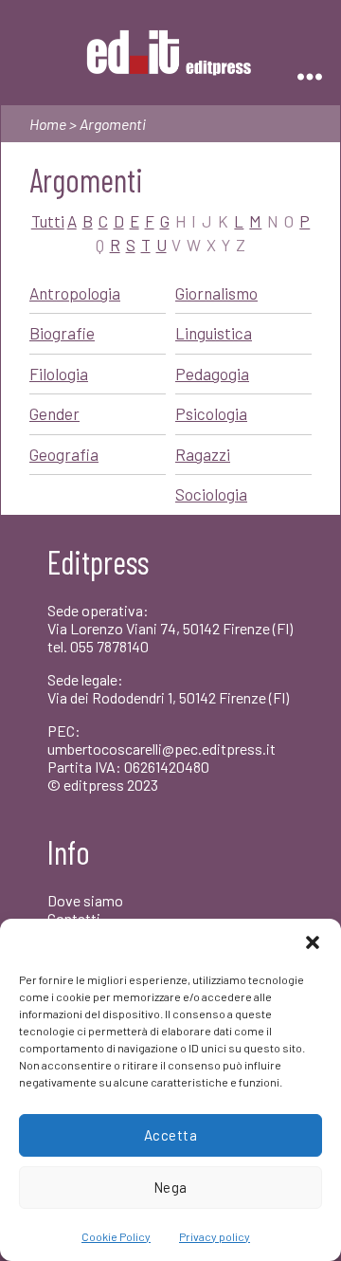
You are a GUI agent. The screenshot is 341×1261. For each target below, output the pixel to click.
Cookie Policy (116, 1236)
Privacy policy (214, 1236)
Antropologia (74, 292)
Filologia (58, 373)
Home (47, 124)
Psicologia (211, 413)
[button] (312, 942)
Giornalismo (216, 292)
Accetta (171, 1134)
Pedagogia (212, 373)
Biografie (62, 332)
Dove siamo (85, 900)
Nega (170, 1187)
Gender (54, 413)
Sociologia (211, 493)
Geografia (64, 454)
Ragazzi (202, 454)
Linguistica (213, 332)
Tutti (47, 220)
